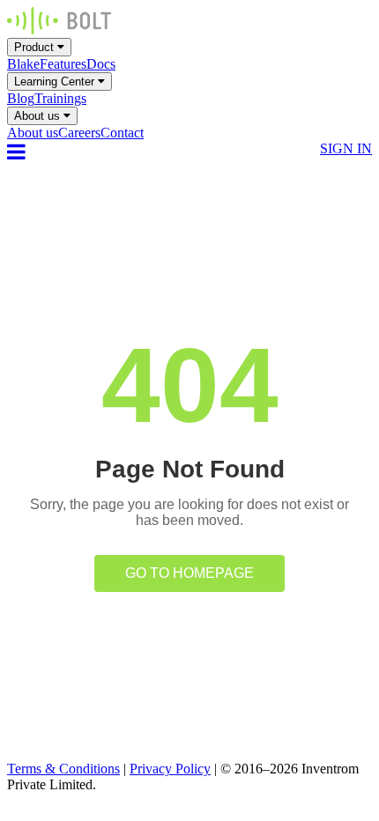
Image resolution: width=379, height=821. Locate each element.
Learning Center (56, 81)
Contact (122, 132)
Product (35, 47)
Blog (20, 98)
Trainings (60, 98)
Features (63, 63)
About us (38, 115)
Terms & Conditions (63, 768)
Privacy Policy (170, 768)
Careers (79, 132)
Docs (100, 63)
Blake (23, 63)
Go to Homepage (189, 573)
